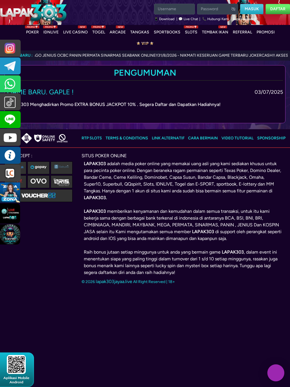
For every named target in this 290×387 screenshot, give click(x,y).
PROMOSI (266, 32)
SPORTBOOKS (167, 32)
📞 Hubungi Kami (215, 19)
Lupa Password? (245, 19)
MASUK (252, 9)
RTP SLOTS (92, 138)
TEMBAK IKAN (215, 31)
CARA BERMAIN (203, 138)
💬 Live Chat (188, 19)
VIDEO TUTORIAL (237, 138)
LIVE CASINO (75, 31)
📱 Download (164, 19)
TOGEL (98, 31)
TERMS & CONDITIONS (127, 138)
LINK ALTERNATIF (168, 138)
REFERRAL (242, 32)
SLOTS (191, 31)
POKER (32, 31)
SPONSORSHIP (271, 138)
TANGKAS (139, 32)
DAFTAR (277, 9)
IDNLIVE (51, 31)
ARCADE (118, 31)
